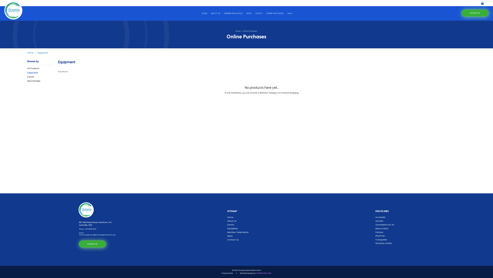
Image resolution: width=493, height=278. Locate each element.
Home (238, 31)
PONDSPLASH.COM (263, 273)
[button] (233, 13)
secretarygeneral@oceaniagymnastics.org (97, 235)
